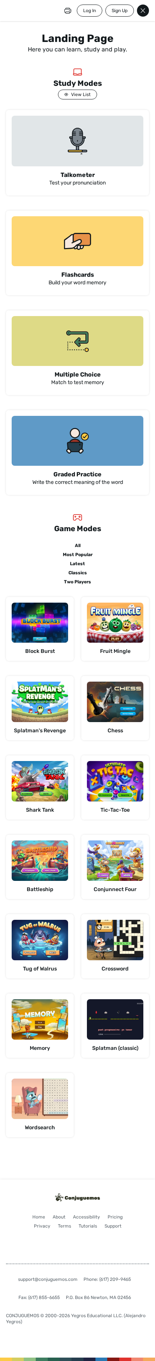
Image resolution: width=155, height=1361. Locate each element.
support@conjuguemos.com (48, 1279)
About (59, 1217)
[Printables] (68, 11)
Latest (77, 563)
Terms (64, 1226)
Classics (77, 572)
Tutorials (88, 1226)
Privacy (42, 1226)
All (78, 545)
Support (113, 1226)
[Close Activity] (143, 11)
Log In (89, 10)
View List (81, 94)
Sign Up (120, 10)
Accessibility (86, 1217)
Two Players (77, 581)
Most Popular (78, 554)
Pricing (115, 1217)
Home (38, 1217)
